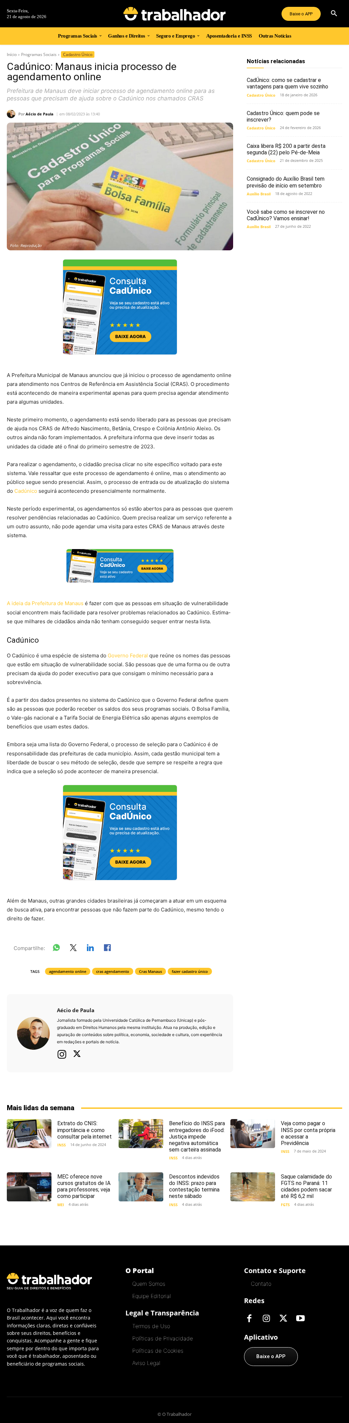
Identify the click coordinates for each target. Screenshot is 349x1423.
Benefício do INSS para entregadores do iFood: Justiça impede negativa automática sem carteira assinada (197, 1136)
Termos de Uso (151, 1326)
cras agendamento (112, 971)
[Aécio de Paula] (12, 114)
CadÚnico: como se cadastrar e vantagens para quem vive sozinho (287, 83)
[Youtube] (300, 1319)
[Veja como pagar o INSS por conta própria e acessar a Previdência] (252, 1133)
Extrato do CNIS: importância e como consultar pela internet (84, 1130)
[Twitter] (77, 1054)
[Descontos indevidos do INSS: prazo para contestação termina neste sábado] (141, 1186)
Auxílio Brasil (259, 193)
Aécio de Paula (40, 113)
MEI (60, 1204)
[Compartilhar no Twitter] (73, 949)
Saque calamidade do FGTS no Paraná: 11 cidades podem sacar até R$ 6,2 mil (306, 1186)
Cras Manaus (150, 971)
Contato (261, 1283)
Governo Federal (128, 655)
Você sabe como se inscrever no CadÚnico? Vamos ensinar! (286, 215)
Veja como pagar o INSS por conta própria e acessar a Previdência (308, 1133)
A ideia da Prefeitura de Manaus (45, 603)
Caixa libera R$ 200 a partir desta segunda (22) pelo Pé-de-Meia (286, 149)
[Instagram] (62, 1054)
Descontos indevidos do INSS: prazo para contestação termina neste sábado (194, 1186)
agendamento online (67, 971)
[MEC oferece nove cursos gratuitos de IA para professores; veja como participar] (29, 1186)
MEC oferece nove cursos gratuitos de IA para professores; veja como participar (83, 1186)
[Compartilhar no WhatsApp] (56, 949)
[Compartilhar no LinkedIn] (90, 949)
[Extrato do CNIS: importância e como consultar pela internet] (29, 1133)
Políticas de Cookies (157, 1350)
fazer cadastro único (190, 971)
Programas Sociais (39, 54)
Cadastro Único (77, 54)
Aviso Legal (146, 1362)
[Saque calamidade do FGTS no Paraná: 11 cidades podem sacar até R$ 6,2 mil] (252, 1186)
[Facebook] (249, 1319)
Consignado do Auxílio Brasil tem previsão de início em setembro (285, 182)
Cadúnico (25, 491)
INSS (61, 1144)
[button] (334, 13)
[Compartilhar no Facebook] (107, 949)
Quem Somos (148, 1283)
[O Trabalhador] (174, 13)
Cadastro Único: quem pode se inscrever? (283, 116)
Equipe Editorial (151, 1296)
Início (12, 54)
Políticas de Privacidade (162, 1338)
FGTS (285, 1204)
